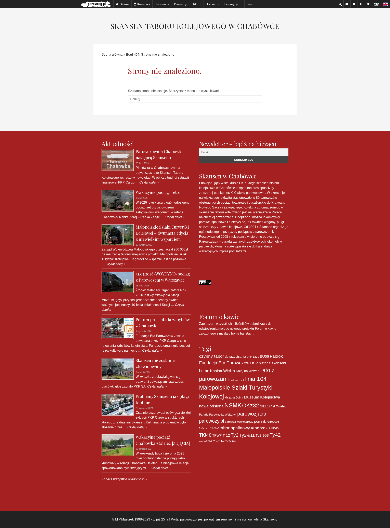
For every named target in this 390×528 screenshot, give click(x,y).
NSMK (232, 405)
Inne (249, 4)
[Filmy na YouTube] (354, 4)
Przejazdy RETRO (185, 4)
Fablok (276, 356)
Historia (211, 4)
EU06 (264, 356)
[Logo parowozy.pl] (96, 4)
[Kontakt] (346, 4)
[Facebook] (361, 4)
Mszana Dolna (234, 397)
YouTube (218, 441)
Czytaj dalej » (149, 182)
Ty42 (275, 435)
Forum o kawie (265, 328)
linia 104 (256, 379)
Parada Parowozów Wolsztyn (217, 414)
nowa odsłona (211, 406)
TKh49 (274, 428)
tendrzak (259, 427)
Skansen (160, 4)
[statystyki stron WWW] (205, 282)
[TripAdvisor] (376, 4)
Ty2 (234, 435)
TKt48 (205, 435)
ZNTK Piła (230, 441)
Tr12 (226, 435)
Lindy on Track (237, 380)
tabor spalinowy (235, 427)
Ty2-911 (247, 435)
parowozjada (251, 414)
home (204, 370)
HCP (254, 363)
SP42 (214, 428)
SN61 (204, 428)
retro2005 (273, 421)
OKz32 (250, 406)
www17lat (205, 441)
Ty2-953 (262, 435)
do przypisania (235, 356)
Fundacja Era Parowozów (224, 362)
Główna (124, 4)
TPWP (217, 435)
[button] (340, 4)
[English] (385, 4)
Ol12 (263, 406)
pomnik (260, 421)
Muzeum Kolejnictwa (262, 397)
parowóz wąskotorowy (239, 421)
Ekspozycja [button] (231, 4)
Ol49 (271, 406)
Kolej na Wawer (247, 371)
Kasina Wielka (222, 371)
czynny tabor (211, 356)
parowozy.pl (211, 421)
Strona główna (112, 54)
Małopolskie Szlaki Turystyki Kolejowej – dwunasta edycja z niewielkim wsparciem (162, 233)
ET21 (256, 356)
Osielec (281, 406)
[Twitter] (368, 4)
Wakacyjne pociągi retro (158, 192)
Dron (249, 356)
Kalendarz (143, 4)
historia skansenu (273, 363)
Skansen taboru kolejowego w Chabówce (195, 26)
